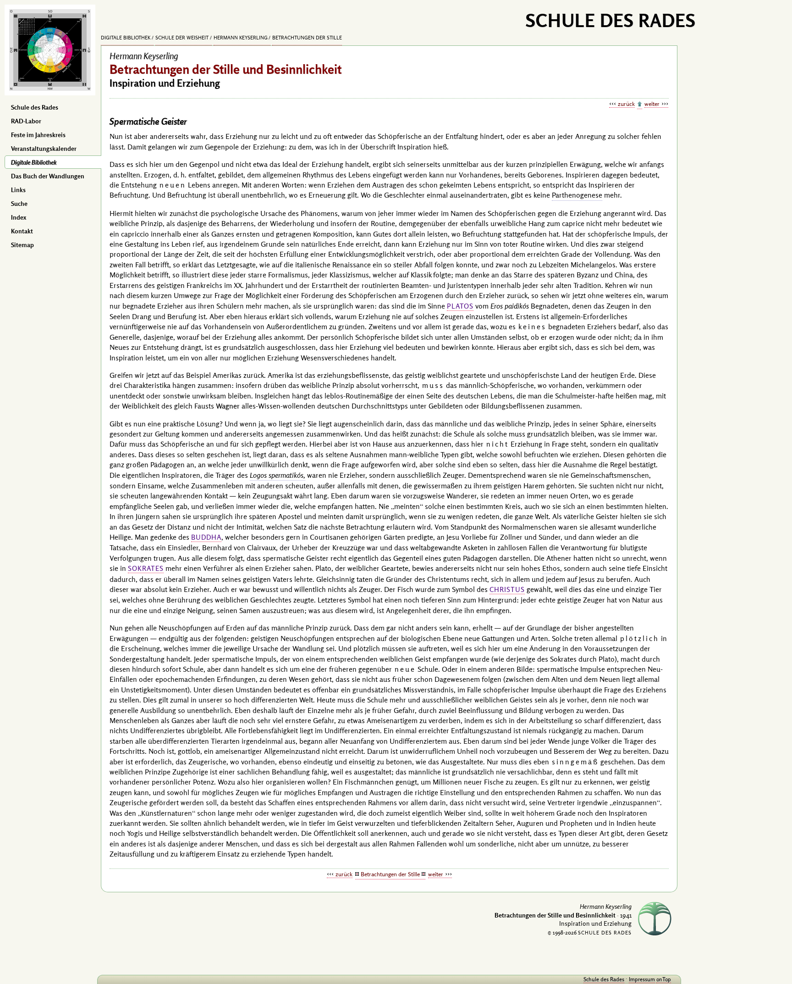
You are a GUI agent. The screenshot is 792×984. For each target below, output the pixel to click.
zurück (626, 103)
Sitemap (22, 245)
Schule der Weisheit (182, 37)
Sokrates (146, 568)
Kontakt (22, 231)
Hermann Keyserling (241, 37)
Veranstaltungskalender (44, 148)
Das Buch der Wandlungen (47, 176)
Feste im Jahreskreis (38, 134)
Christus (507, 589)
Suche (19, 203)
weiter (652, 103)
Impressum (642, 979)
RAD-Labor (26, 121)
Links (18, 189)
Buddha (206, 537)
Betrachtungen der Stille (307, 37)
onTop (663, 979)
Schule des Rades (34, 107)
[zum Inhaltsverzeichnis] (639, 104)
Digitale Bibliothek (33, 162)
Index (18, 217)
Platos (460, 306)
